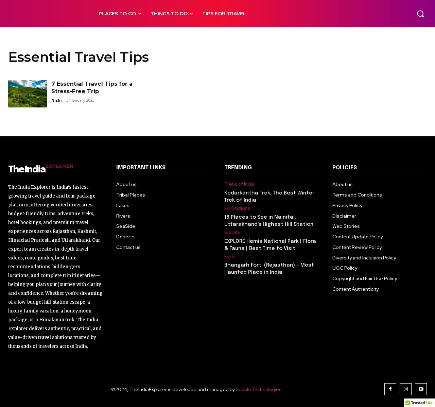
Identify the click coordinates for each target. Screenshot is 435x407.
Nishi (56, 100)
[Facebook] (390, 389)
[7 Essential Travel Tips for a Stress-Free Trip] (27, 93)
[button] (420, 13)
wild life (232, 232)
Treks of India (239, 184)
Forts (230, 256)
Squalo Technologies (258, 389)
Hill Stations (237, 208)
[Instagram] (406, 389)
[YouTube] (421, 389)
